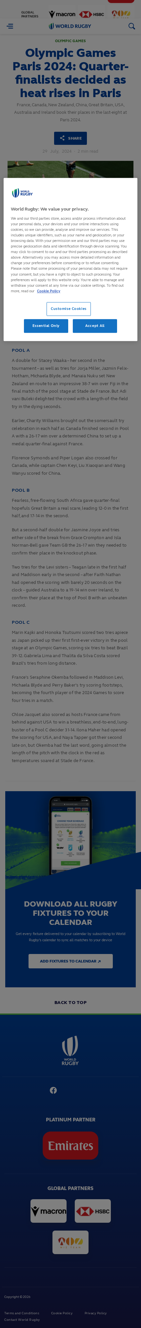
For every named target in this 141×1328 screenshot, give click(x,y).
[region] (71, 259)
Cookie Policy (48, 291)
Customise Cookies (69, 308)
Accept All (95, 325)
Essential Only (46, 325)
